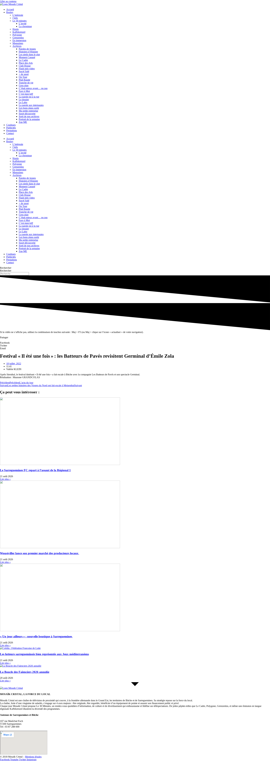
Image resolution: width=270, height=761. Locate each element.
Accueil (10, 9)
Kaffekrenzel (18, 32)
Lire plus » (5, 479)
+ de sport (24, 74)
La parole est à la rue (29, 96)
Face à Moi (24, 91)
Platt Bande (24, 80)
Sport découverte (27, 113)
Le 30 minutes (19, 20)
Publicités (11, 127)
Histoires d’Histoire (28, 51)
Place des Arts (26, 63)
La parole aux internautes (31, 105)
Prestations (11, 130)
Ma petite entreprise (28, 110)
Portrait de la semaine (29, 119)
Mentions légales (33, 756)
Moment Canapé (27, 57)
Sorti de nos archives (29, 116)
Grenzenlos (18, 37)
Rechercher (5, 267)
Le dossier (24, 99)
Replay (9, 12)
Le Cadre (23, 60)
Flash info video (27, 68)
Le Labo (23, 102)
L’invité (22, 23)
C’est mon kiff (26, 94)
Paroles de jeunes (27, 49)
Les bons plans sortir (29, 108)
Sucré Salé (24, 71)
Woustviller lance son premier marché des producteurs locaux (39, 553)
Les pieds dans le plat (29, 54)
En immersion (19, 40)
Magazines (17, 43)
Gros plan (23, 85)
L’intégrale (17, 15)
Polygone (17, 34)
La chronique (25, 26)
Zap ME (23, 122)
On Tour (23, 77)
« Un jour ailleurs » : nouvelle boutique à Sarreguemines (36, 636)
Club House (25, 65)
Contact (10, 133)
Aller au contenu (8, 1)
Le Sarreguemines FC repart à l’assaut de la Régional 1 (35, 470)
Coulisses (11, 125)
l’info (15, 18)
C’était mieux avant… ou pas (33, 88)
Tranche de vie (26, 82)
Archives (16, 46)
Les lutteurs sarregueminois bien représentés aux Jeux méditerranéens (44, 654)
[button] (135, 342)
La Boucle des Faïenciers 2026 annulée (24, 672)
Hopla (15, 29)
